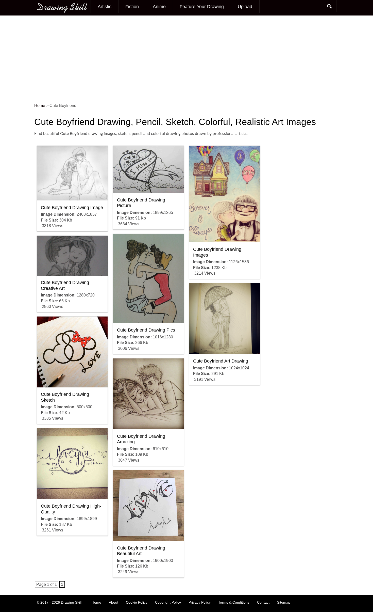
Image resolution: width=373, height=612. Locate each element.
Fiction (132, 6)
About (113, 602)
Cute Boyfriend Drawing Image (72, 207)
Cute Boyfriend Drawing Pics (146, 330)
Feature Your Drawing (202, 6)
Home (96, 602)
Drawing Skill (71, 602)
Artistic (104, 6)
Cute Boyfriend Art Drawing (220, 361)
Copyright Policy (168, 602)
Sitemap (283, 602)
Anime (159, 6)
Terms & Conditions (233, 602)
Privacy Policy (200, 602)
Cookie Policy (136, 602)
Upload (245, 6)
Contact (263, 602)
